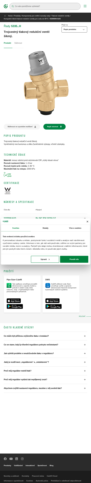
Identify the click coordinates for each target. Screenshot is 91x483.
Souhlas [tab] (15, 228)
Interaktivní (30, 465)
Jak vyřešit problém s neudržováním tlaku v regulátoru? (29, 353)
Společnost (42, 465)
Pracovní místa (38, 476)
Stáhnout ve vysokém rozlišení (20, 127)
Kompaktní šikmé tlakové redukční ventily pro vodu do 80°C (26, 19)
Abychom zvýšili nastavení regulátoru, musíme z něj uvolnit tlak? (33, 388)
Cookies (29, 481)
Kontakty (25, 476)
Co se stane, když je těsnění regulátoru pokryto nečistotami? (31, 345)
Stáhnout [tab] (18, 43)
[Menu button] (85, 6)
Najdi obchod (52, 127)
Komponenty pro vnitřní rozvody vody (36, 16)
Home (10, 16)
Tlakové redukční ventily (60, 16)
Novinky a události (11, 476)
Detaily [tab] (45, 228)
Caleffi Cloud (52, 476)
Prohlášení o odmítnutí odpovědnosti (66, 481)
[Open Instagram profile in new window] (22, 458)
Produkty (17, 16)
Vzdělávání (18, 465)
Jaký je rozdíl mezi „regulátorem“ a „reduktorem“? (26, 362)
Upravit (44, 259)
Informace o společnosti (13, 481)
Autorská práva (42, 481)
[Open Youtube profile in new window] (11, 458)
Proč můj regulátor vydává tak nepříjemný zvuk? (25, 380)
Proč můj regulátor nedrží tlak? (17, 371)
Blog (51, 465)
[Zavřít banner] (87, 221)
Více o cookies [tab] (75, 228)
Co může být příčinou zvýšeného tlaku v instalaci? (26, 336)
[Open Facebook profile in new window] (5, 458)
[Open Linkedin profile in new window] (16, 458)
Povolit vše (74, 259)
